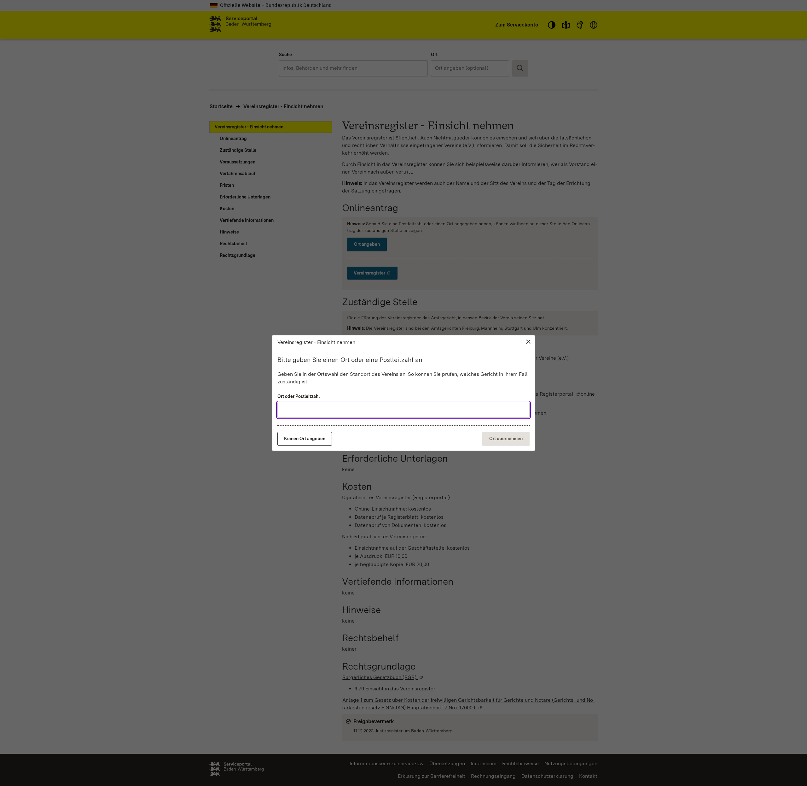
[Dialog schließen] (528, 342)
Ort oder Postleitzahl (298, 396)
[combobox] (403, 410)
